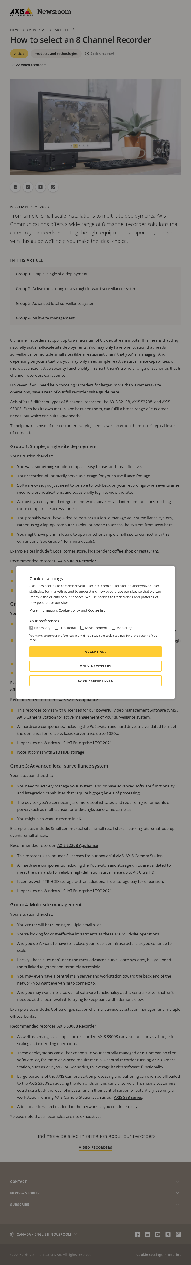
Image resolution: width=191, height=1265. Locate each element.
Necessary (42, 628)
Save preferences (95, 680)
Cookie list (96, 610)
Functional (68, 628)
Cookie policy (69, 610)
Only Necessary (96, 666)
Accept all (95, 651)
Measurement (96, 628)
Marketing (124, 628)
